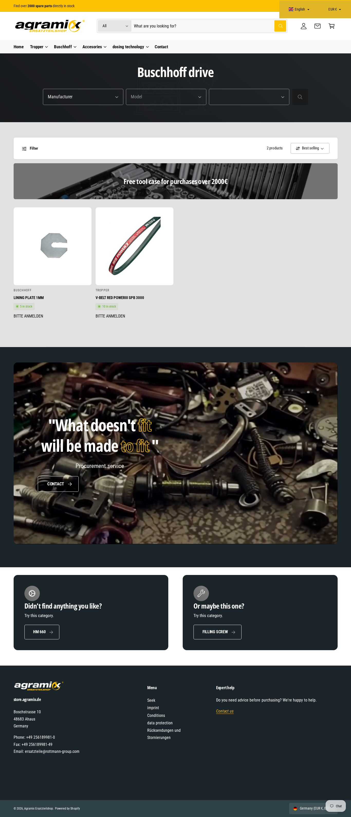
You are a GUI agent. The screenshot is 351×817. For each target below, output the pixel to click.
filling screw (215, 631)
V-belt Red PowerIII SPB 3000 (120, 297)
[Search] (300, 97)
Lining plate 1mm (29, 297)
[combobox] (210, 26)
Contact (55, 484)
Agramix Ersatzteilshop (38, 808)
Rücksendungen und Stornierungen (164, 734)
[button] (332, 26)
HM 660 (39, 631)
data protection (160, 722)
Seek (151, 700)
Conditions (156, 715)
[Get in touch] (318, 26)
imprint (153, 707)
